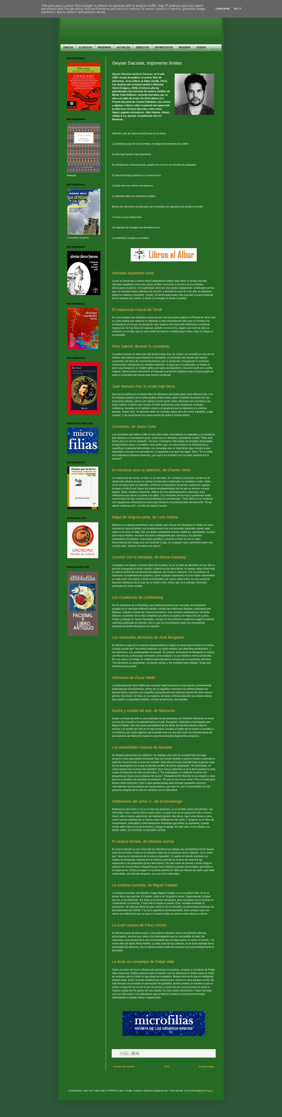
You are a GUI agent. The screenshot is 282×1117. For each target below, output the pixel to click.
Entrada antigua (206, 1066)
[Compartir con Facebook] (134, 1053)
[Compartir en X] (130, 1053)
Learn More (223, 8)
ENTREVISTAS (164, 47)
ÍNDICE (68, 47)
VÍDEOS (201, 47)
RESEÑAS (184, 47)
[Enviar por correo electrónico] (122, 1053)
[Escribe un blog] (126, 1053)
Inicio (166, 1066)
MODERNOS (104, 47)
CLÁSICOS (85, 47)
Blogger (209, 1090)
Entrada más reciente (124, 1066)
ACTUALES (123, 47)
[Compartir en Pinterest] (137, 1053)
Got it (238, 8)
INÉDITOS (142, 47)
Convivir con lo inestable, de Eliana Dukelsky (149, 557)
